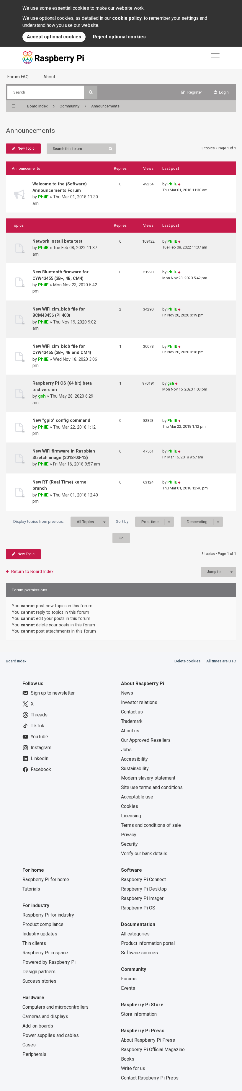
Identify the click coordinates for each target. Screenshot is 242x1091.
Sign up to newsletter (53, 693)
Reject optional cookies (119, 37)
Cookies (129, 806)
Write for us (133, 1068)
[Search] (90, 92)
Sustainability (135, 768)
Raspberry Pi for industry (48, 915)
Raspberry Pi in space (45, 953)
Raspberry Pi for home (45, 879)
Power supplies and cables (50, 1035)
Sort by (137, 521)
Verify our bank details (144, 853)
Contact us (132, 712)
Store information (139, 1014)
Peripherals (34, 1054)
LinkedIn (39, 758)
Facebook (41, 769)
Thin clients (34, 943)
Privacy (128, 834)
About (49, 76)
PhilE (43, 197)
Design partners (38, 971)
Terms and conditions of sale (151, 825)
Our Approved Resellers (146, 740)
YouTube (39, 736)
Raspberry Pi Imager (142, 898)
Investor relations (139, 702)
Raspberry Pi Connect (143, 879)
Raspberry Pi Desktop (144, 889)
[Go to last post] (179, 184)
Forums (129, 978)
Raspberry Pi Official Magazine (153, 1049)
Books (127, 1059)
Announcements (30, 130)
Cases (29, 1045)
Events (128, 988)
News (127, 693)
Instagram (41, 747)
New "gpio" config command (61, 420)
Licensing (131, 816)
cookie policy (127, 18)
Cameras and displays (45, 1016)
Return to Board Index (32, 571)
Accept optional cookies (54, 37)
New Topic (26, 148)
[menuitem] (221, 92)
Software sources (139, 953)
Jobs (126, 749)
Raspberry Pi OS (138, 908)
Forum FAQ (18, 76)
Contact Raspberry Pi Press (150, 1078)
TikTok (37, 726)
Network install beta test (57, 241)
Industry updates (39, 934)
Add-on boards (37, 1026)
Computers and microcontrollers (55, 1007)
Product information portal (148, 943)
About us (130, 731)
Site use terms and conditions (152, 787)
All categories (135, 934)
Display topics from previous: (53, 521)
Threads (39, 715)
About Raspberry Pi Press (148, 1040)
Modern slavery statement (148, 778)
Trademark (132, 721)
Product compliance (42, 924)
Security (129, 844)
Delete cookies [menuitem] (187, 661)
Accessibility (134, 759)
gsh (42, 396)
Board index (16, 661)
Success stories (39, 981)
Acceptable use (137, 797)
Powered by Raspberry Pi (49, 962)
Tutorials (31, 889)
